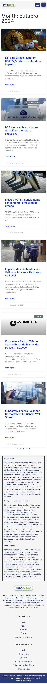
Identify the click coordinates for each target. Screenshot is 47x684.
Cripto (24, 633)
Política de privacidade (23, 665)
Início (23, 622)
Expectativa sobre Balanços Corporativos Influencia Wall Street (22, 414)
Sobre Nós (24, 654)
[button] (37, 5)
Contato (23, 657)
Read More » (10, 84)
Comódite (23, 629)
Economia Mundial (23, 637)
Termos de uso (24, 669)
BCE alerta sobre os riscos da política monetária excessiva (21, 130)
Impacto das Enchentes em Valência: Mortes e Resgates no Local (23, 272)
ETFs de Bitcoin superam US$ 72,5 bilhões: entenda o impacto (23, 61)
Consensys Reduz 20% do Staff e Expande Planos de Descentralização (21, 344)
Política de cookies (24, 661)
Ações (23, 625)
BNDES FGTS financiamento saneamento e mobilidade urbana (23, 202)
